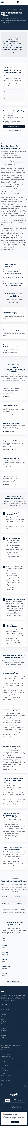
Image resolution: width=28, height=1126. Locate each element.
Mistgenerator (5, 1061)
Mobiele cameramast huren (8, 1059)
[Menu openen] (25, 2)
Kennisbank (4, 1030)
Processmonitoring (6, 1056)
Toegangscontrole (6, 1049)
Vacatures (3, 1035)
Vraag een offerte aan (13, 126)
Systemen (3, 1017)
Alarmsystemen (5, 1047)
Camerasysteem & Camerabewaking (10, 1045)
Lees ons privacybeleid (9, 1119)
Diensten (3, 1014)
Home (2, 9)
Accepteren (15, 1122)
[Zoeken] (21, 2)
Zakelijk (3, 1019)
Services (3, 1026)
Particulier (3, 1021)
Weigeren (6, 1122)
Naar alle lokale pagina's (13, 981)
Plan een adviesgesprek (13, 130)
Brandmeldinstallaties (6, 1054)
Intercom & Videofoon (7, 1052)
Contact (3, 1037)
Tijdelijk (3, 1023)
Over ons (3, 1033)
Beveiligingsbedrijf (11, 9)
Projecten (3, 1028)
